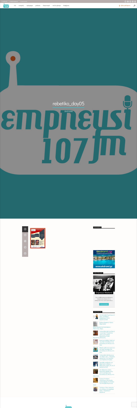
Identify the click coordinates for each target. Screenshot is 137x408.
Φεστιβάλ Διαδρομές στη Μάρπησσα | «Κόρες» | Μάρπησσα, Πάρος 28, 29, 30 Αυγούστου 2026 (107, 379)
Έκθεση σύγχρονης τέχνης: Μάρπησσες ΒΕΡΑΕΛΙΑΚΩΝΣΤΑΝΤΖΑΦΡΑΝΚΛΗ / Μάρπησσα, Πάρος (103, 340)
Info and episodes (104, 319)
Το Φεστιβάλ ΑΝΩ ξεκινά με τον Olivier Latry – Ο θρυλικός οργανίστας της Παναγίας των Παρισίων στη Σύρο (107, 372)
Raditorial (5, 1)
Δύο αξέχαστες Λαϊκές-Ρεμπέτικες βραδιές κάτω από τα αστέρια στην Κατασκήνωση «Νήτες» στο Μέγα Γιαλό (103, 387)
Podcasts (38, 5)
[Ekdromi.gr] (104, 274)
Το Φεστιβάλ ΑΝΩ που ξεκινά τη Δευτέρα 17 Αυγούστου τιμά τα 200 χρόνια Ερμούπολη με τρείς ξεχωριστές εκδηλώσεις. (104, 349)
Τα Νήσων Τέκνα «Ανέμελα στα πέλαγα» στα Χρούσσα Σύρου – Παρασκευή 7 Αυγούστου (106, 404)
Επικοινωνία (24, 1)
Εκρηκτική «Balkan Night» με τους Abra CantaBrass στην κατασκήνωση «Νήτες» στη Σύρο (106, 357)
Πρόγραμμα (30, 5)
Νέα (15, 5)
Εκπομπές (21, 5)
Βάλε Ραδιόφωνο (125, 5)
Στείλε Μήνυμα (57, 5)
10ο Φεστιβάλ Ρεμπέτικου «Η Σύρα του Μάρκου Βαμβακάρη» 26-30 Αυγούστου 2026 (107, 332)
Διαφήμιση (66, 5)
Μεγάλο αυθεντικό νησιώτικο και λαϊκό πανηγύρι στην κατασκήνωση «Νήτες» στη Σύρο (107, 365)
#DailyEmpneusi (14, 1)
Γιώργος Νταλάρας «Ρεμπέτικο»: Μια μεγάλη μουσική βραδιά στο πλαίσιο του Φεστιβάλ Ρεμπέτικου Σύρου (103, 396)
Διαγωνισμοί (46, 5)
